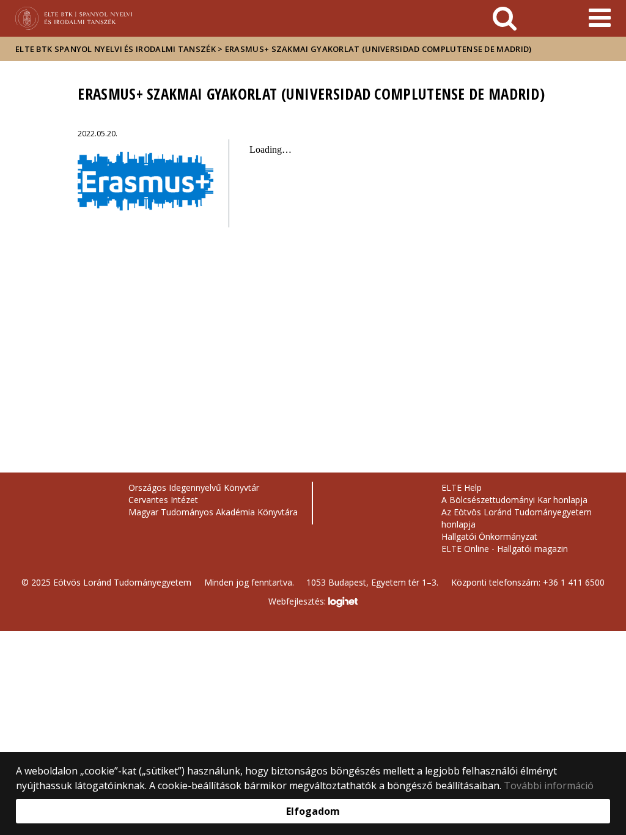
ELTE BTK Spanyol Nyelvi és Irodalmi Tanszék (115, 48)
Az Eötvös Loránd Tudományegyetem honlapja (516, 518)
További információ (549, 785)
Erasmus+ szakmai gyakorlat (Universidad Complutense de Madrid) (378, 48)
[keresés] (505, 18)
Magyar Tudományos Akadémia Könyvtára (213, 512)
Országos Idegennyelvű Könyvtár (193, 487)
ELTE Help (461, 487)
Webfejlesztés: (298, 601)
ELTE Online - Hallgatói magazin (504, 548)
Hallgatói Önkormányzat (489, 536)
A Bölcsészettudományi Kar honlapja (514, 500)
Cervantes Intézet (163, 500)
